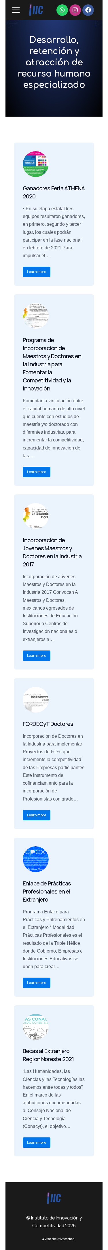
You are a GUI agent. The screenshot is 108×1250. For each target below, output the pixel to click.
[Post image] (36, 164)
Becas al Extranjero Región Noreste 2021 (48, 1055)
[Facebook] (88, 10)
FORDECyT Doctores (48, 724)
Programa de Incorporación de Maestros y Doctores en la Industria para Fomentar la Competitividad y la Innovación (52, 364)
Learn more (36, 271)
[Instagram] (75, 10)
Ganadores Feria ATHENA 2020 (54, 192)
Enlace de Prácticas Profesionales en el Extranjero (47, 891)
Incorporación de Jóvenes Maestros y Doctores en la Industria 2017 (52, 552)
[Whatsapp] (62, 10)
